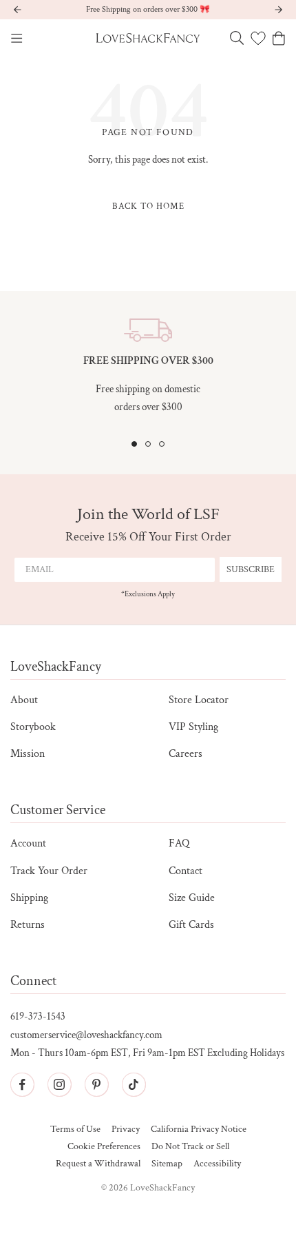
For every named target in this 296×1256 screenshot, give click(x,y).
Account (28, 843)
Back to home (148, 206)
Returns (27, 924)
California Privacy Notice (198, 1129)
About (24, 700)
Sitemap (166, 1164)
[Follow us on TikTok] (133, 1084)
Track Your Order (48, 871)
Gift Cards (191, 924)
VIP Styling (193, 726)
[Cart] (279, 38)
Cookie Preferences (103, 1147)
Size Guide (192, 897)
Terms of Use (75, 1129)
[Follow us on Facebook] (22, 1084)
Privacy (126, 1129)
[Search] (237, 38)
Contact (185, 871)
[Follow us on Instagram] (59, 1084)
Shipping (29, 897)
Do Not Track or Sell (190, 1147)
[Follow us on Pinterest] (96, 1084)
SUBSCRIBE (250, 569)
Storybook (33, 726)
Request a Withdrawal (98, 1164)
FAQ (179, 843)
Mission (27, 753)
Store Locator (199, 700)
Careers (185, 753)
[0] (258, 37)
